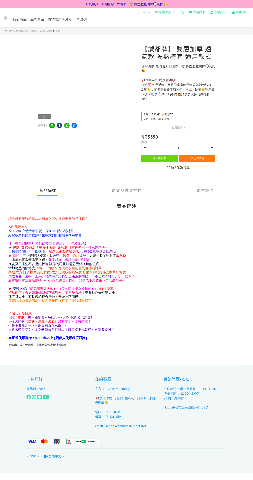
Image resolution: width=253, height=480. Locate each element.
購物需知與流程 (60, 19)
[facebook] (59, 125)
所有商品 (20, 19)
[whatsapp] (67, 125)
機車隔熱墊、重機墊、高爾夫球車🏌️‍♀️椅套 (38, 30)
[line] (52, 125)
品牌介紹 (37, 19)
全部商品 (8, 30)
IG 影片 (81, 19)
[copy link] (74, 125)
